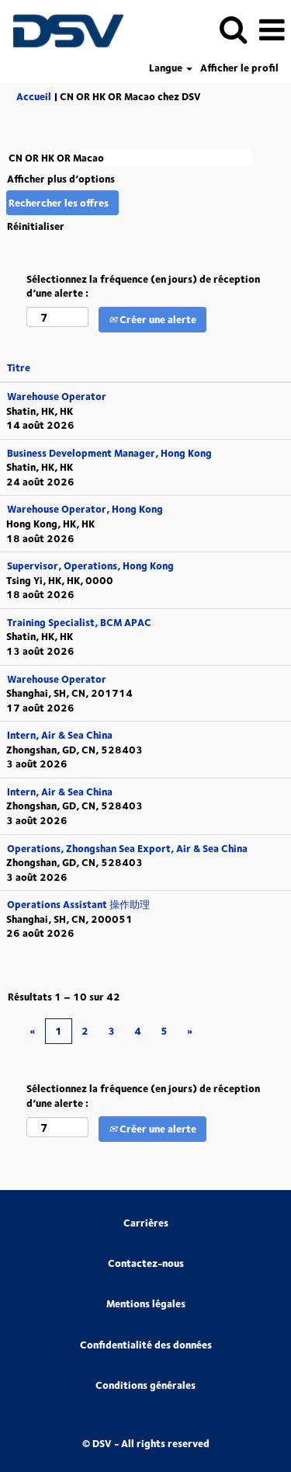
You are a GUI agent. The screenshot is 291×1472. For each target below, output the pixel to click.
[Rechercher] (232, 28)
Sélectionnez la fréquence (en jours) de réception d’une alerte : (143, 286)
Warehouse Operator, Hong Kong (85, 509)
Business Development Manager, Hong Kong (109, 453)
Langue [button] (167, 68)
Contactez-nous (146, 1263)
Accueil (33, 96)
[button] (271, 29)
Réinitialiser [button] (35, 226)
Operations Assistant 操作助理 (78, 904)
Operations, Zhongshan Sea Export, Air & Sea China (127, 848)
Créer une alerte (156, 319)
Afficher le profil (239, 68)
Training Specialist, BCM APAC (79, 622)
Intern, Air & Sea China (60, 735)
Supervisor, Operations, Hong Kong (90, 565)
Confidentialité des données (146, 1345)
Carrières (145, 1223)
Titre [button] (18, 367)
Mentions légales (145, 1304)
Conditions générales (145, 1385)
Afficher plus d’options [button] (61, 178)
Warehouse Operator (56, 396)
